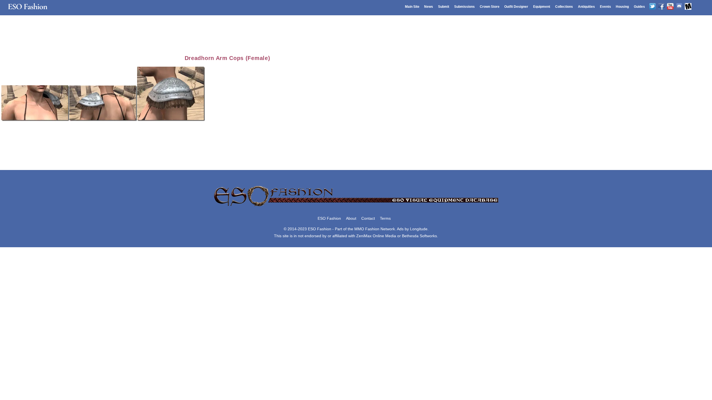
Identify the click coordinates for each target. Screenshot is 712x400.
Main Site (412, 6)
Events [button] (605, 6)
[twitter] (652, 6)
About (351, 218)
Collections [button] (564, 6)
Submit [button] (443, 6)
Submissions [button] (464, 6)
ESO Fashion (329, 218)
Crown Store (490, 6)
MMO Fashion (366, 229)
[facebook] (661, 6)
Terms (385, 218)
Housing (622, 6)
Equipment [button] (541, 6)
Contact (368, 218)
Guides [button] (639, 6)
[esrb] (688, 6)
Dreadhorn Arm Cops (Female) (227, 58)
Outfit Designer (516, 6)
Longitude (418, 229)
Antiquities (586, 6)
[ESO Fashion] (356, 206)
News (428, 6)
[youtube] (670, 6)
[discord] (679, 6)
